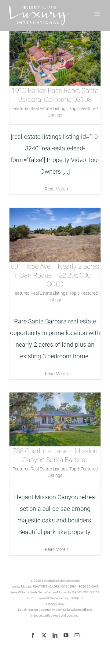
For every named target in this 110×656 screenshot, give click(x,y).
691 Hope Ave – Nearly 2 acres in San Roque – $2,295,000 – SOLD (55, 275)
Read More (55, 188)
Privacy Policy (55, 604)
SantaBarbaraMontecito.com (61, 580)
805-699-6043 (89, 586)
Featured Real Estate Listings (40, 108)
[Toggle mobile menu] (97, 14)
